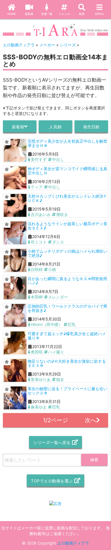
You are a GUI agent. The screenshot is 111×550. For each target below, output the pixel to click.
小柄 (52, 269)
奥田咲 (37, 351)
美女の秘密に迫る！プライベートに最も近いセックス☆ (67, 390)
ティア (37, 186)
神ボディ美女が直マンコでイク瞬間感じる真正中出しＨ (67, 170)
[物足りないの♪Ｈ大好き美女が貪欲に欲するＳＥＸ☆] (15, 370)
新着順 (18, 126)
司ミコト (39, 241)
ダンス (58, 241)
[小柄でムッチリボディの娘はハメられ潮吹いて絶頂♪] (15, 260)
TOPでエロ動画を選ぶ (52, 480)
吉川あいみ (41, 214)
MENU (99, 13)
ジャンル (64, 13)
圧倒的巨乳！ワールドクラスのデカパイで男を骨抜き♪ (67, 308)
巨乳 (72, 324)
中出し (58, 159)
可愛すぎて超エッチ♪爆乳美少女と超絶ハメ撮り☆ (67, 335)
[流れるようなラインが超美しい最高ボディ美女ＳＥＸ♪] (15, 232)
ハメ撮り (56, 351)
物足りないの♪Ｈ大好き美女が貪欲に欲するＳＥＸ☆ (67, 363)
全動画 (29, 13)
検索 (82, 13)
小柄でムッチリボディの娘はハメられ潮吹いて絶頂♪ (67, 253)
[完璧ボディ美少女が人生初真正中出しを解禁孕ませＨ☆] (15, 150)
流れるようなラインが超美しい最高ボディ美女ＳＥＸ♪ (67, 225)
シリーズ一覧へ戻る (52, 442)
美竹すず (39, 159)
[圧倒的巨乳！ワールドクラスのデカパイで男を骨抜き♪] (15, 315)
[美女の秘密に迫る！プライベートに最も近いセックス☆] (15, 397)
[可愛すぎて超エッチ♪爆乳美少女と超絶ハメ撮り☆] (15, 342)
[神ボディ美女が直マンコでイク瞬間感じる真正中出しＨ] (15, 177)
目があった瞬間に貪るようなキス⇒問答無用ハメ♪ (67, 280)
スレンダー (58, 296)
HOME (11, 13)
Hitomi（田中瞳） (46, 324)
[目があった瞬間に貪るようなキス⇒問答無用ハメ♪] (15, 287)
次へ (90, 420)
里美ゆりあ (41, 379)
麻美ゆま (39, 406)
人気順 (55, 126)
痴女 (60, 379)
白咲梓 (37, 269)
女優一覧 (46, 13)
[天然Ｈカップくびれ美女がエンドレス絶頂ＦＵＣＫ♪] (15, 205)
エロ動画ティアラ (73, 543)
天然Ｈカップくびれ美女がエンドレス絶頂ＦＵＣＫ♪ (67, 198)
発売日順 (91, 126)
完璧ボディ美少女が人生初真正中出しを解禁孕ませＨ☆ (67, 143)
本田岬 (37, 296)
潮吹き (62, 214)
